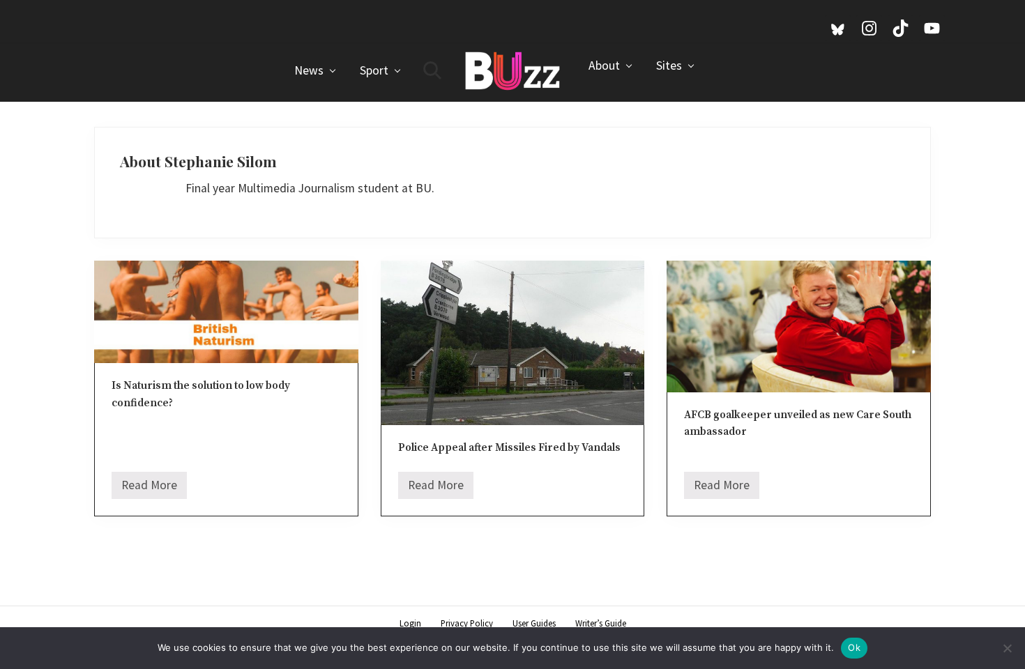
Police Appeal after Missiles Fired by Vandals (509, 447)
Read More (149, 488)
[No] (1008, 648)
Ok (854, 647)
